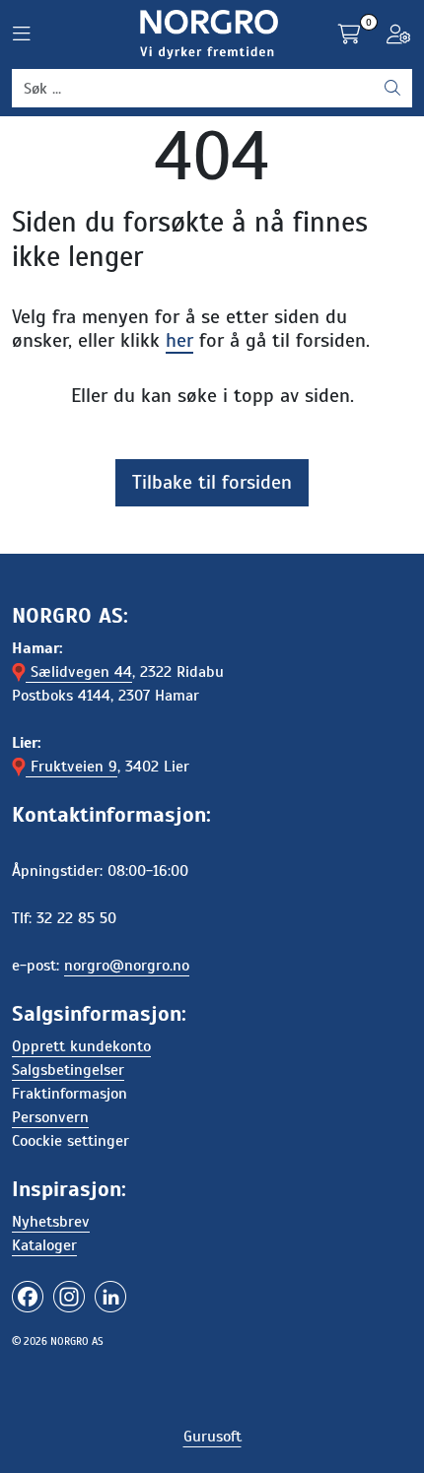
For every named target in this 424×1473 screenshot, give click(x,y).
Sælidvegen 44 (79, 672)
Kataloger (44, 1245)
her (179, 340)
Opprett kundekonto (81, 1046)
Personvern (50, 1117)
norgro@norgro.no (126, 965)
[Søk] (392, 88)
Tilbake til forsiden (212, 482)
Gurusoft (212, 1436)
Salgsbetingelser (68, 1070)
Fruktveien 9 (71, 766)
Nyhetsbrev (51, 1222)
